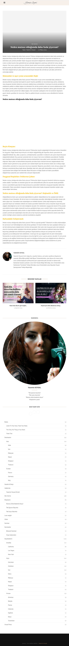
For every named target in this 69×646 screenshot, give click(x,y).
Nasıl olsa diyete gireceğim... (18, 305)
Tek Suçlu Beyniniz (36, 511)
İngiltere (37, 613)
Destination (35, 437)
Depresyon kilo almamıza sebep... (51, 305)
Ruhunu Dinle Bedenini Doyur (36, 504)
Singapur (37, 461)
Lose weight (35, 515)
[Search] (64, 2)
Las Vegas (37, 550)
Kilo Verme (35, 496)
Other (35, 519)
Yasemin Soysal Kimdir (36, 492)
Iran (37, 449)
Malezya (37, 578)
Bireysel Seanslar (36, 531)
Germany (37, 476)
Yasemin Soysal (30, 50)
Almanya (37, 597)
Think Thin (36, 433)
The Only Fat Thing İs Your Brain (36, 429)
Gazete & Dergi (35, 484)
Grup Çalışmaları (36, 535)
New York (37, 554)
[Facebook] (59, 2)
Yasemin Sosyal (43, 643)
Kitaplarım (35, 500)
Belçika (37, 601)
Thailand (37, 464)
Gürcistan (37, 562)
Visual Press (35, 624)
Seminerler (35, 527)
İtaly (37, 480)
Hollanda (37, 609)
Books (35, 422)
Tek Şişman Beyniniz (36, 507)
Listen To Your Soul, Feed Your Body (36, 426)
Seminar (35, 523)
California (37, 546)
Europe (36, 468)
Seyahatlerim (35, 539)
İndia (37, 445)
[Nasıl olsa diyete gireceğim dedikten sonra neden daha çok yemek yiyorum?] (18, 293)
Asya (36, 558)
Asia (36, 441)
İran (37, 570)
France (37, 472)
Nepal (37, 457)
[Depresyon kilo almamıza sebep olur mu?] (50, 293)
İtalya (37, 617)
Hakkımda (35, 488)
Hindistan (37, 566)
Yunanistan (37, 620)
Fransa (37, 605)
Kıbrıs (37, 574)
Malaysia (37, 453)
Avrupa (36, 593)
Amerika (36, 542)
